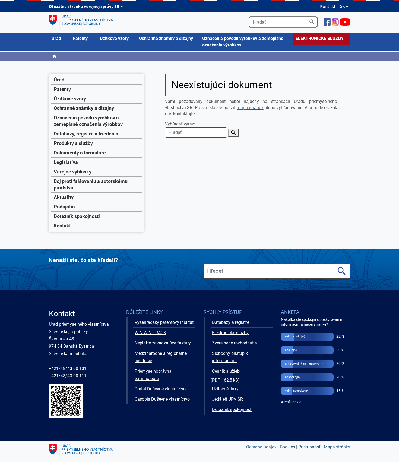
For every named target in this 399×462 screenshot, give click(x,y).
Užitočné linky (225, 388)
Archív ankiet (292, 402)
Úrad (59, 80)
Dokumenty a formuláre (80, 153)
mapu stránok (250, 107)
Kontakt (328, 6)
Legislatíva (66, 162)
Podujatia (64, 207)
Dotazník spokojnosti (77, 216)
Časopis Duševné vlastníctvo (162, 399)
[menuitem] (59, 39)
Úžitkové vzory (70, 99)
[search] (283, 22)
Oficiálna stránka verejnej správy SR (84, 6)
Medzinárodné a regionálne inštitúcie (161, 357)
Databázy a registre (230, 322)
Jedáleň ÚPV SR (227, 399)
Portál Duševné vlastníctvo (160, 388)
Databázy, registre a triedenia (86, 134)
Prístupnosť (309, 447)
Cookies (287, 447)
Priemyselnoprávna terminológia (153, 375)
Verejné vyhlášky (72, 172)
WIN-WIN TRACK (150, 332)
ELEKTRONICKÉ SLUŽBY (320, 38)
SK (343, 6)
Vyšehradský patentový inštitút (164, 322)
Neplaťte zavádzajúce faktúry (163, 343)
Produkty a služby (73, 143)
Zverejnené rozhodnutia (234, 343)
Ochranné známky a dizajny (84, 108)
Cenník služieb (226, 371)
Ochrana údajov (261, 447)
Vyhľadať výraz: (180, 123)
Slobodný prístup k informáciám (230, 357)
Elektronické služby (230, 332)
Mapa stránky (337, 447)
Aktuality (64, 197)
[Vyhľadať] (312, 22)
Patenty (62, 89)
